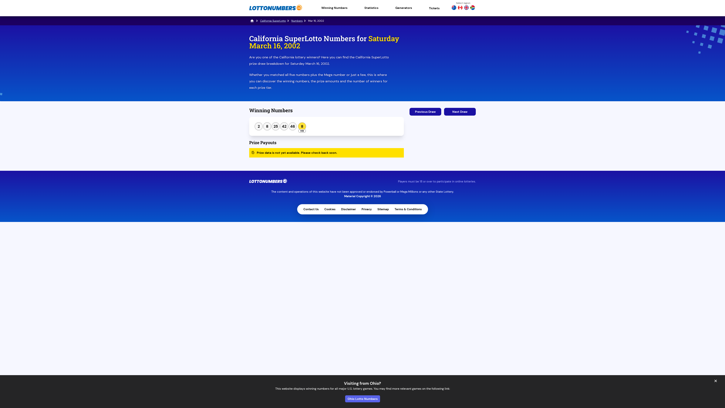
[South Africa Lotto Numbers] (473, 8)
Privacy (367, 209)
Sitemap (383, 209)
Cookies (330, 209)
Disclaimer (348, 209)
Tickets (434, 8)
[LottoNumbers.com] (275, 10)
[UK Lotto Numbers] (466, 8)
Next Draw (459, 112)
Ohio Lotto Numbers (363, 399)
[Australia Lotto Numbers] (454, 8)
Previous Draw (425, 112)
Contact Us (311, 209)
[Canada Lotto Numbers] (460, 8)
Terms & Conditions (408, 209)
